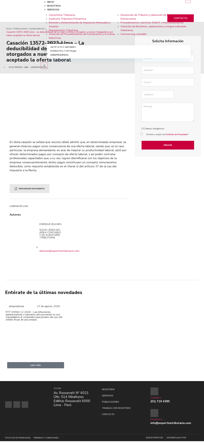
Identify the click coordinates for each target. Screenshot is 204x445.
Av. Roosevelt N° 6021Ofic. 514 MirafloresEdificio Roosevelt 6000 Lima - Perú (72, 399)
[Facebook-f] (8, 404)
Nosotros (54, 5)
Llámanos (155, 398)
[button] (30, 207)
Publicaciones (56, 43)
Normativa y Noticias (63, 51)
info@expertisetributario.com (170, 423)
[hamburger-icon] (188, 1)
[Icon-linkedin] (25, 404)
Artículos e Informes (63, 47)
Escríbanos (156, 419)
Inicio (50, 2)
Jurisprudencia (59, 54)
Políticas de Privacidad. (177, 134)
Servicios (53, 9)
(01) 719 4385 (160, 401)
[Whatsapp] (16, 404)
